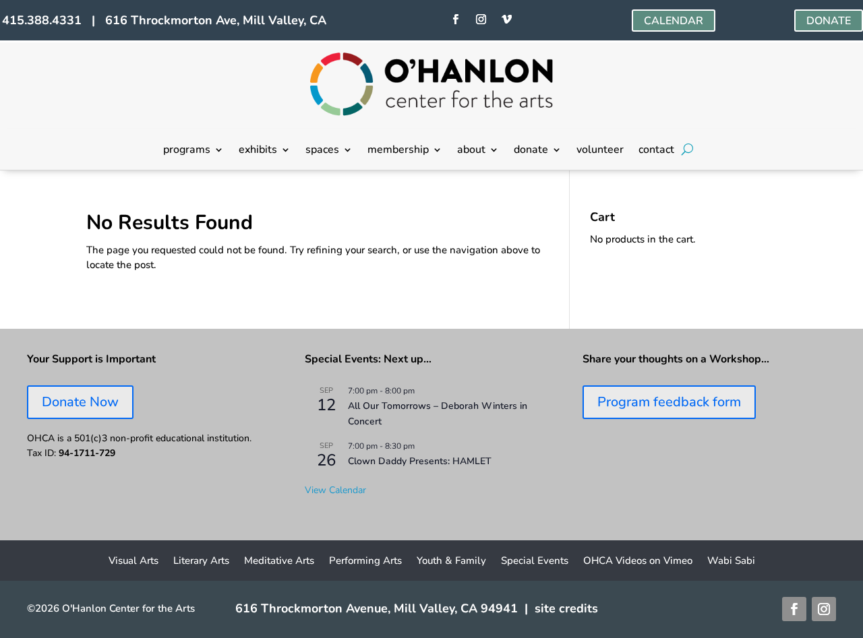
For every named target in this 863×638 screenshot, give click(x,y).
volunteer (600, 151)
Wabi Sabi (731, 561)
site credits (566, 608)
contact (656, 151)
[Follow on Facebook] (456, 19)
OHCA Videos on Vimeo (637, 561)
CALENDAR (673, 20)
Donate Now (80, 402)
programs (186, 151)
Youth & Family (451, 561)
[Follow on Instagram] (481, 19)
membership (398, 151)
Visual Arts (133, 561)
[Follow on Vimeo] (507, 19)
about (471, 151)
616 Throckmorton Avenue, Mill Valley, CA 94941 (376, 608)
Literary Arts (201, 561)
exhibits (258, 151)
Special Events (534, 561)
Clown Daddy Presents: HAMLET (420, 461)
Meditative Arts (279, 561)
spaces (322, 151)
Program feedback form (669, 402)
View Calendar (335, 490)
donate (531, 151)
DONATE (828, 20)
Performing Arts (365, 561)
